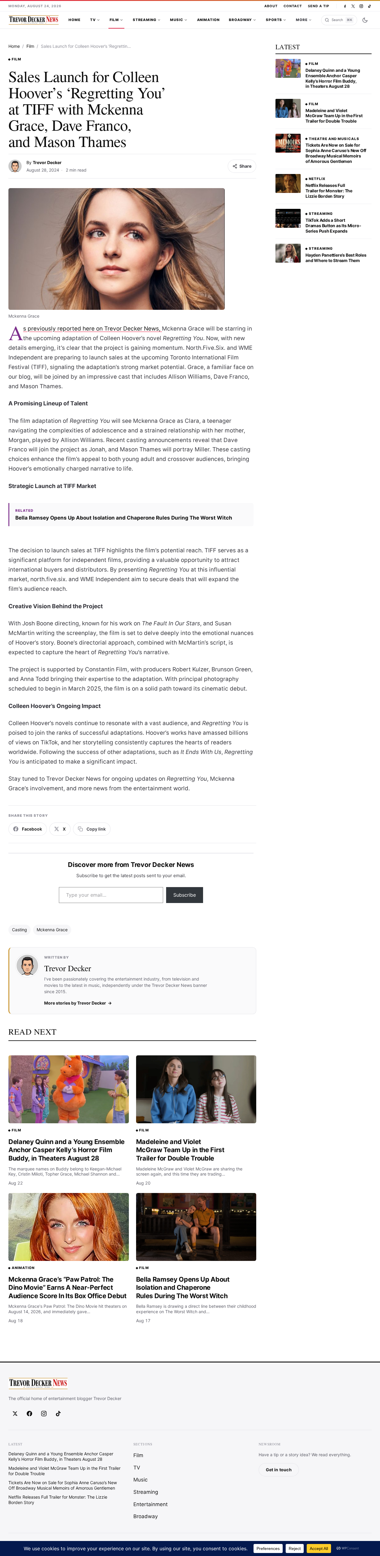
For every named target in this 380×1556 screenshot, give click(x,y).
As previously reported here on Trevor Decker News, (92, 328)
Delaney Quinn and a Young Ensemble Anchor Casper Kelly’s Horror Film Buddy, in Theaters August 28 (66, 1150)
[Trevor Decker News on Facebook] (345, 6)
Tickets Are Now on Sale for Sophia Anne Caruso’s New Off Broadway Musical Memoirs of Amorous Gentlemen (336, 153)
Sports (274, 20)
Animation (208, 20)
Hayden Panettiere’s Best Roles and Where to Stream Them (336, 257)
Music (176, 20)
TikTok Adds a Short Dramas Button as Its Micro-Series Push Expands (333, 225)
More (301, 20)
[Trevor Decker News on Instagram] (361, 6)
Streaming (145, 20)
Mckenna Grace (52, 929)
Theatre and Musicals (334, 139)
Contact (293, 6)
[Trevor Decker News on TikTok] (369, 6)
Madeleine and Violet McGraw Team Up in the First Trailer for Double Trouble (180, 1150)
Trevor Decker (47, 162)
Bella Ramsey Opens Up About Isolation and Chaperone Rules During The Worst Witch (123, 518)
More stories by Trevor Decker (75, 1002)
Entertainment (150, 1504)
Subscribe (184, 895)
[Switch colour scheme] (365, 20)
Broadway (240, 20)
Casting (19, 929)
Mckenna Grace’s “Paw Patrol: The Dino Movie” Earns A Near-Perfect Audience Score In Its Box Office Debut (67, 1287)
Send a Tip (318, 6)
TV (93, 20)
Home (74, 20)
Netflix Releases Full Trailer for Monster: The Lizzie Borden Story (329, 191)
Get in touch (279, 1469)
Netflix (317, 179)
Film (114, 20)
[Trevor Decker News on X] (353, 6)
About (271, 6)
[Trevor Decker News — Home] (33, 20)
